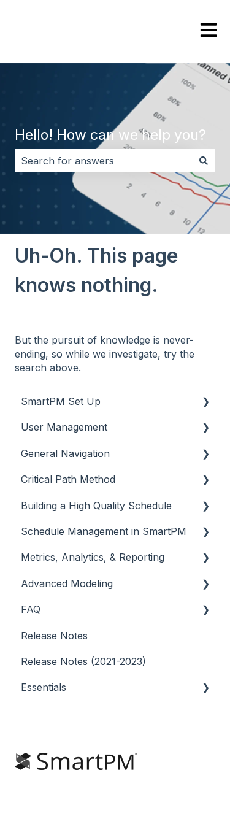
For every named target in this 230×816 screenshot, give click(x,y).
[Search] (203, 160)
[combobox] (103, 160)
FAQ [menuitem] (30, 609)
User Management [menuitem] (64, 427)
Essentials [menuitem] (43, 687)
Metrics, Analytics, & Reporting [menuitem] (92, 557)
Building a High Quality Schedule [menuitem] (96, 505)
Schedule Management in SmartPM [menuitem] (103, 531)
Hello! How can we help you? (110, 135)
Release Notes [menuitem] (54, 635)
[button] (205, 402)
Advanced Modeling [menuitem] (67, 583)
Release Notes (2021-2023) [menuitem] (83, 661)
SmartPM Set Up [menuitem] (61, 401)
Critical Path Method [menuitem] (68, 479)
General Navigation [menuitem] (65, 453)
